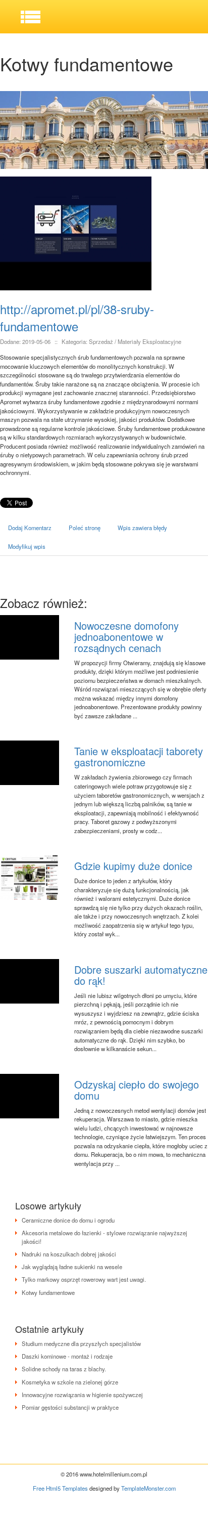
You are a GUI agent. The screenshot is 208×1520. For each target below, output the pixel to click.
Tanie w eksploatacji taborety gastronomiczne (138, 756)
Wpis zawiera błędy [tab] (142, 528)
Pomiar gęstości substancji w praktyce (70, 1407)
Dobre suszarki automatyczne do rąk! (140, 975)
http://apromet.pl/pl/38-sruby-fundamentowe (77, 317)
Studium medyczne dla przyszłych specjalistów (81, 1343)
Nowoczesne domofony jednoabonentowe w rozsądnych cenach (126, 636)
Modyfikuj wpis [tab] (26, 546)
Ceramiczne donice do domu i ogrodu (68, 1220)
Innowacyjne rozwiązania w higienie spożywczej (82, 1395)
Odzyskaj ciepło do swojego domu (136, 1090)
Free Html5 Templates (60, 1488)
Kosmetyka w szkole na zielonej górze (70, 1382)
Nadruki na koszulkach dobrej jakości (69, 1254)
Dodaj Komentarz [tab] (29, 528)
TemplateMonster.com (148, 1488)
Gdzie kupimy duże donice (133, 865)
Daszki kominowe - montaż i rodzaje (67, 1356)
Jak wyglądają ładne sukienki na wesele (72, 1267)
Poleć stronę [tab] (84, 528)
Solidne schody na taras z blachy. (64, 1369)
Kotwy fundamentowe (48, 1292)
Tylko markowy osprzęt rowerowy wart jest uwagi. (84, 1279)
